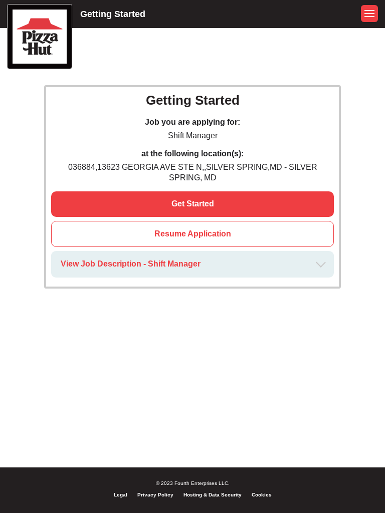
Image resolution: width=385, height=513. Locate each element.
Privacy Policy (155, 494)
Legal (120, 494)
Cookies (262, 494)
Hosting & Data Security (212, 494)
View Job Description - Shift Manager (131, 264)
